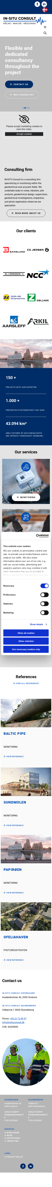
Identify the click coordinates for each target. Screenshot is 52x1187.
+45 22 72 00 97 (18, 1018)
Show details (36, 624)
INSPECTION (11, 1141)
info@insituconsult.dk (13, 1022)
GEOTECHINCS (12, 1138)
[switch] (44, 594)
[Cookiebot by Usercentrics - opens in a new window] (37, 536)
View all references (26, 683)
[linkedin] (44, 4)
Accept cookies (24, 134)
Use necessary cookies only (26, 649)
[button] (26, 27)
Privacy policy (13, 1157)
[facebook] (37, 4)
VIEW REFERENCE (14, 756)
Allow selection (26, 641)
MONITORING (11, 1133)
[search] (45, 33)
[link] (24, 119)
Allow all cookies (26, 633)
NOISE (8, 1135)
